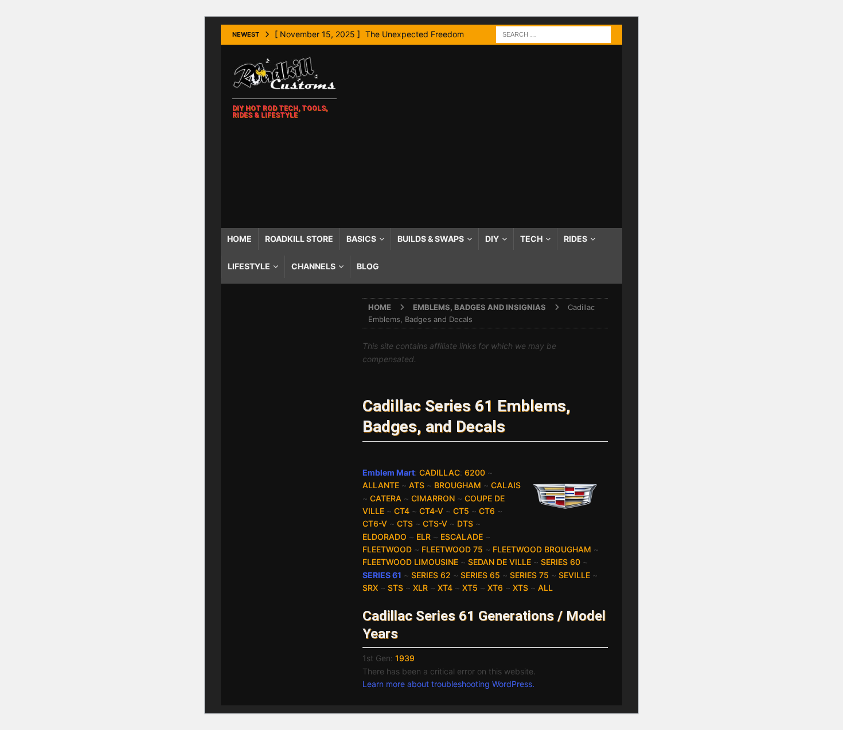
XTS (520, 587)
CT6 (487, 511)
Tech (531, 239)
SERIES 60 (560, 562)
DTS (465, 523)
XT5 (470, 587)
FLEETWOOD (387, 549)
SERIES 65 (480, 575)
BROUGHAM (457, 485)
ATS (416, 485)
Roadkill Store (299, 239)
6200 (475, 472)
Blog (368, 266)
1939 (405, 658)
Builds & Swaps (430, 239)
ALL (545, 587)
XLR (420, 587)
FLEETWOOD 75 (452, 549)
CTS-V (435, 523)
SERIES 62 (431, 575)
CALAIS (506, 485)
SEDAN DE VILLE (499, 562)
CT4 (401, 511)
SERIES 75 (529, 575)
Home (239, 239)
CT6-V (374, 523)
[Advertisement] (484, 136)
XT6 (495, 587)
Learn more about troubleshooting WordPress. (448, 684)
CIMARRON (433, 498)
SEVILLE (574, 575)
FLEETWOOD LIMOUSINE (410, 562)
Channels (313, 266)
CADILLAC (439, 472)
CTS (405, 523)
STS (395, 587)
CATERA (385, 498)
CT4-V (431, 511)
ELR (423, 536)
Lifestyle (249, 266)
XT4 (445, 587)
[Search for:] (553, 33)
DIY (492, 239)
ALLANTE (380, 485)
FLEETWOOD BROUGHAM (542, 549)
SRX (370, 587)
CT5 (461, 511)
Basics (361, 239)
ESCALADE (461, 536)
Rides (575, 239)
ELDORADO (384, 536)
